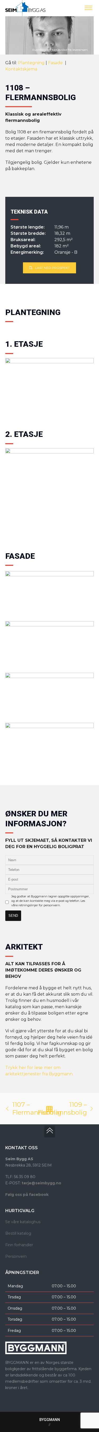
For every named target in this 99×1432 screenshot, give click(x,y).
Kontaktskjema (21, 69)
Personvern (16, 1256)
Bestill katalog (18, 1233)
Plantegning (31, 62)
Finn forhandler (19, 1245)
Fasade (56, 62)
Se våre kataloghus (22, 1221)
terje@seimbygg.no (41, 1183)
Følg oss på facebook (27, 1194)
